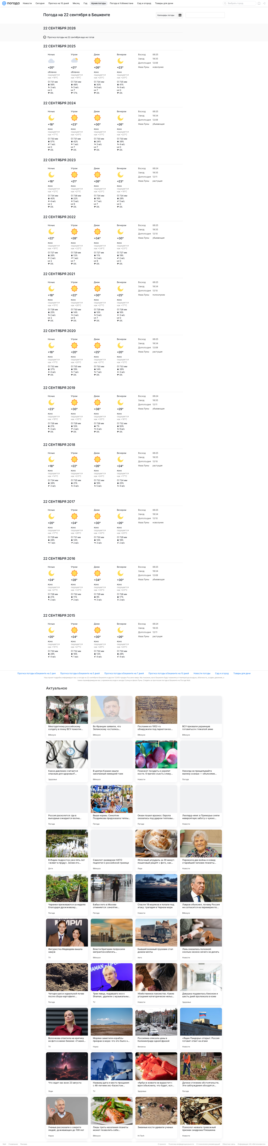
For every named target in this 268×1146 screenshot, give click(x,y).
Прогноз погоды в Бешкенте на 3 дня (36, 673)
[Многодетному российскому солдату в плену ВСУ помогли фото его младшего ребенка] (67, 717)
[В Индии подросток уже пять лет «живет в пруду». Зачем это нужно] (67, 850)
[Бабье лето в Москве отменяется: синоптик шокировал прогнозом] (112, 895)
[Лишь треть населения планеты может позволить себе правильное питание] (112, 1118)
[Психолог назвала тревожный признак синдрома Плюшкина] (201, 1118)
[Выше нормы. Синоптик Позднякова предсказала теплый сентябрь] (112, 806)
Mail (4, 1144)
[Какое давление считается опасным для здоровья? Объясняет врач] (67, 761)
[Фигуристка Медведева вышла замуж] (67, 939)
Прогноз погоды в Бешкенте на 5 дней (80, 673)
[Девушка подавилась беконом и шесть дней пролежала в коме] (201, 984)
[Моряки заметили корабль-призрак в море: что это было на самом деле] (112, 1029)
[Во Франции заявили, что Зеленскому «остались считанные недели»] (112, 717)
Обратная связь (228, 1144)
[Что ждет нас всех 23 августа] (67, 1073)
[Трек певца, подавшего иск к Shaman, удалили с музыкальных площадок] (112, 984)
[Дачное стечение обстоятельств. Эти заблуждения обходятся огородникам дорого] (201, 1073)
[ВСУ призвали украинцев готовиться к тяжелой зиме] (201, 717)
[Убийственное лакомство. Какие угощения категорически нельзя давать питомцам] (156, 984)
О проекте (162, 1144)
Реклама (23, 1144)
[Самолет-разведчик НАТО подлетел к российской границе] (112, 850)
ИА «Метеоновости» (257, 1144)
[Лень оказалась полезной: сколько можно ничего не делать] (201, 939)
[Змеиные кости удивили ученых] (156, 1118)
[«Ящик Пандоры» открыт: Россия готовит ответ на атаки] (201, 1029)
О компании (13, 1144)
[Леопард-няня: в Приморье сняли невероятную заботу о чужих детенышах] (201, 806)
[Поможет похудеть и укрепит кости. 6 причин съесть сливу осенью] (156, 761)
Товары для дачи (242, 673)
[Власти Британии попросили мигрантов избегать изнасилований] (112, 939)
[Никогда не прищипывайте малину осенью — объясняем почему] (201, 761)
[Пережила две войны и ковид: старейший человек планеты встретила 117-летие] (201, 850)
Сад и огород (222, 673)
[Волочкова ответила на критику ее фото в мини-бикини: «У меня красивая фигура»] (67, 1029)
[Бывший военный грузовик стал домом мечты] (156, 939)
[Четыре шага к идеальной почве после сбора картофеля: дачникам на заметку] (67, 984)
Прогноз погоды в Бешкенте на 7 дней (124, 673)
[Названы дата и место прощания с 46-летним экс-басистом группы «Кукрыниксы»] (112, 1073)
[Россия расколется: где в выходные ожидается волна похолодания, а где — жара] (67, 806)
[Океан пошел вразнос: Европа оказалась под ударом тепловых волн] (156, 806)
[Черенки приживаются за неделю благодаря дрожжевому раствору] (67, 895)
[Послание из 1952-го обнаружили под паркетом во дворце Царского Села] (156, 717)
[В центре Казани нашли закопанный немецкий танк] (112, 761)
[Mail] (4, 3)
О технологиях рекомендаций (208, 1144)
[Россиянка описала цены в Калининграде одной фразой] (156, 1029)
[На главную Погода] (13, 3)
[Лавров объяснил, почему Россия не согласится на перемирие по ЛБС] (201, 895)
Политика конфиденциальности (181, 1144)
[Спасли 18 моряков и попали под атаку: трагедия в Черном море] (156, 895)
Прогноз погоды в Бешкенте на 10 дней (169, 673)
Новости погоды (202, 673)
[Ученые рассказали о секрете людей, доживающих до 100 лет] (67, 1118)
